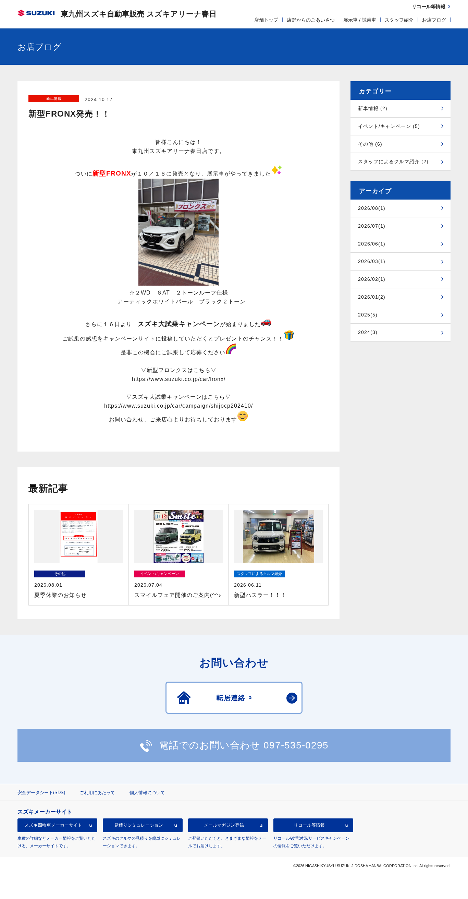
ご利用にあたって (97, 792)
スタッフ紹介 (399, 19)
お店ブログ (434, 19)
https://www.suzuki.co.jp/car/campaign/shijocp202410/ (178, 406)
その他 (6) (370, 144)
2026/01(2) (371, 297)
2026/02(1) (371, 279)
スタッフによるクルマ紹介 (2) (393, 161)
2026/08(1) (371, 208)
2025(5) (368, 314)
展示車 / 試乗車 (359, 19)
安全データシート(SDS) (41, 792)
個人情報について (147, 792)
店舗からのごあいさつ (311, 19)
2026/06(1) (371, 244)
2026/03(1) (371, 261)
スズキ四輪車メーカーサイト (53, 825)
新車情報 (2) (372, 108)
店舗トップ (266, 19)
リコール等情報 (309, 825)
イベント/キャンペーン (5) (389, 126)
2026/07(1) (371, 226)
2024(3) (368, 332)
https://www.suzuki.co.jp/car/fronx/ (178, 379)
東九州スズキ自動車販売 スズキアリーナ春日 (139, 14)
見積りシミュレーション (138, 825)
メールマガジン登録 (224, 825)
